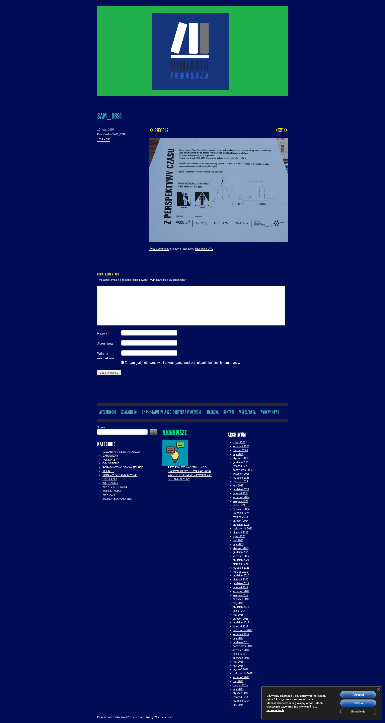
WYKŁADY (108, 494)
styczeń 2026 (240, 458)
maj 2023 (238, 540)
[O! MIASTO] (192, 51)
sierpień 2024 (240, 501)
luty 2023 (238, 544)
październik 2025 (242, 469)
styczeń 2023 (240, 548)
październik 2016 (242, 646)
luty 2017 (238, 638)
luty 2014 (238, 704)
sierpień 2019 (240, 595)
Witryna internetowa (105, 356)
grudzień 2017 (241, 622)
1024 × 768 (103, 139)
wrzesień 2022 (241, 556)
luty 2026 (238, 454)
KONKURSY (109, 459)
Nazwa (103, 333)
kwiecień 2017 (241, 634)
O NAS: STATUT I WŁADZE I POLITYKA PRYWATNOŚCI (172, 412)
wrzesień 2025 (241, 473)
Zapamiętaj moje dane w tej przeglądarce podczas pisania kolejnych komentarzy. (182, 362)
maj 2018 (238, 614)
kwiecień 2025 (241, 477)
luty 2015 (238, 689)
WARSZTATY (110, 483)
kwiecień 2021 (241, 567)
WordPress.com (163, 717)
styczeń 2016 (240, 669)
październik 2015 (242, 673)
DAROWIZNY (110, 455)
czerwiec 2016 (241, 657)
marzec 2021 (240, 571)
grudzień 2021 (241, 559)
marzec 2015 (240, 685)
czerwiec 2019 (241, 599)
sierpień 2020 (240, 579)
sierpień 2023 (240, 532)
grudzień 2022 (241, 552)
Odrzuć (358, 703)
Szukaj (101, 427)
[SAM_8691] (218, 190)
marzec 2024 (240, 516)
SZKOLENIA (109, 479)
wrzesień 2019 (241, 591)
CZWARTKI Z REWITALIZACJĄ (121, 451)
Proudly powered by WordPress (115, 717)
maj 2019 (238, 603)
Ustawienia (358, 711)
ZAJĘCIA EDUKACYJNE (117, 498)
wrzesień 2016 (241, 650)
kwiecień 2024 (241, 512)
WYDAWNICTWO (269, 412)
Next (282, 130)
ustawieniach (275, 710)
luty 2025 (238, 485)
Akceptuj (358, 694)
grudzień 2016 (241, 642)
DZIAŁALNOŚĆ (129, 412)
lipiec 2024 (239, 505)
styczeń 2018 (240, 618)
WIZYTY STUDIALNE (115, 486)
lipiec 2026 (239, 442)
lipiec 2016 (239, 653)
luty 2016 (238, 665)
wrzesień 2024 (241, 497)
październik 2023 (242, 528)
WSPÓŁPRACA (247, 412)
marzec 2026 (240, 450)
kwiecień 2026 (241, 446)
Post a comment (159, 248)
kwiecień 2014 (241, 700)
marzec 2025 (240, 481)
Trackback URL (204, 248)
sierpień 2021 (240, 563)
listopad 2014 (240, 697)
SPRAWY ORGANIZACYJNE (119, 475)
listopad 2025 (240, 465)
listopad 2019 (240, 587)
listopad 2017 (240, 626)
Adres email (106, 343)
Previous (158, 130)
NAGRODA (213, 412)
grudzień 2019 (241, 583)
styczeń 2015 (240, 692)
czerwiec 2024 (241, 509)
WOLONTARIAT (111, 491)
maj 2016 (238, 661)
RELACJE (108, 471)
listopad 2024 (240, 493)
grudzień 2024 (241, 489)
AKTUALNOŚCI (107, 412)
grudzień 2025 (241, 462)
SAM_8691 (118, 134)
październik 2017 (242, 630)
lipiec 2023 (239, 536)
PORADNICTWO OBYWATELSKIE (123, 467)
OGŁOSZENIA (111, 463)
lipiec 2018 (239, 610)
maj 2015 (238, 681)
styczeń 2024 (240, 520)
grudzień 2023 (241, 524)
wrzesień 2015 (241, 677)
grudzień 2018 (241, 606)
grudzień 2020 (241, 575)
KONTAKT (228, 412)
